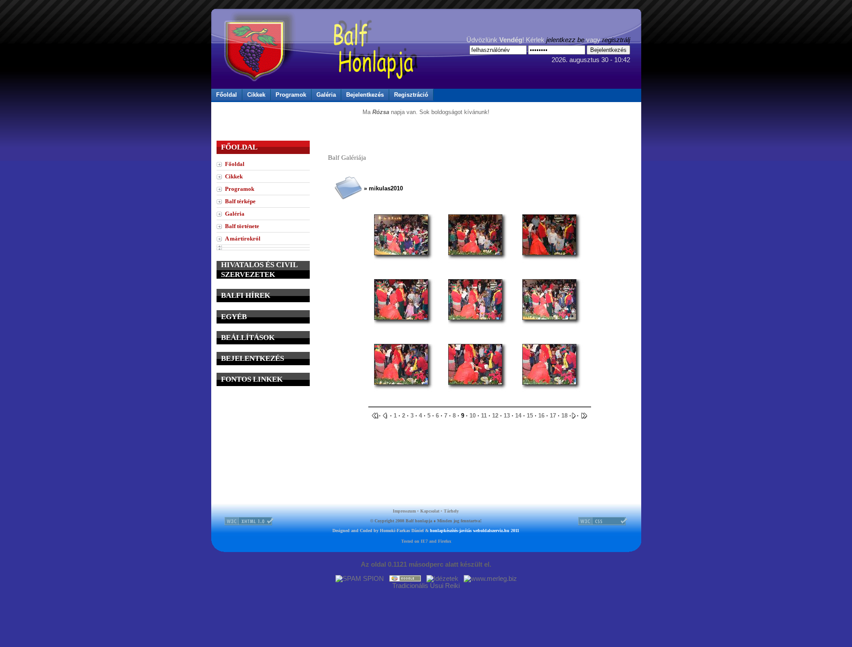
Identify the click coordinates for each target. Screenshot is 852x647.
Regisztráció (411, 94)
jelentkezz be (565, 39)
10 (472, 415)
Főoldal (226, 94)
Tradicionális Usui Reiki (426, 585)
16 (541, 415)
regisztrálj (616, 39)
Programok (291, 94)
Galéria (326, 94)
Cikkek (256, 94)
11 (484, 415)
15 (530, 415)
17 (553, 415)
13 (507, 415)
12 (495, 415)
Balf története (242, 226)
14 (518, 415)
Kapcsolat (429, 511)
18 (564, 415)
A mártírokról (242, 238)
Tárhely (451, 511)
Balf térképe (240, 201)
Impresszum (404, 511)
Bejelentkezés (365, 94)
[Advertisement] (263, 449)
